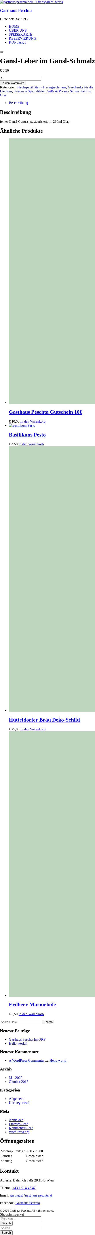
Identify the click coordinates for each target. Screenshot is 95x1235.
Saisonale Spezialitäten (30, 91)
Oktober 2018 (18, 1082)
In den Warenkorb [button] (33, 421)
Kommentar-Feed (21, 1128)
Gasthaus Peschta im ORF (27, 1039)
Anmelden (16, 1120)
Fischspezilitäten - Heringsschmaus (41, 87)
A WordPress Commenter (26, 1060)
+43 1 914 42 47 (24, 1188)
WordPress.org (19, 1132)
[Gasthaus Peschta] (31, 2)
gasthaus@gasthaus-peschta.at (31, 1195)
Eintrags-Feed (18, 1124)
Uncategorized (19, 1103)
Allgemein (16, 1099)
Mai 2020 (15, 1078)
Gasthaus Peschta (16, 10)
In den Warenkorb (13, 83)
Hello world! (18, 1043)
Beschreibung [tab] (18, 103)
